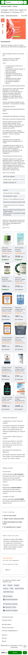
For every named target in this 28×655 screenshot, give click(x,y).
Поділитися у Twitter (10, 607)
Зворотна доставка (7, 627)
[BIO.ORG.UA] (2, 2)
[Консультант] (25, 646)
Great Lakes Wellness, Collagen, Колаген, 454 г (20, 279)
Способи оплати (7, 620)
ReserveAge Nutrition (12, 15)
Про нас (4, 638)
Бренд (2, 15)
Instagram (16, 585)
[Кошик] (25, 2)
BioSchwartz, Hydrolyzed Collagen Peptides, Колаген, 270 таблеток (7, 281)
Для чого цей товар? (10, 515)
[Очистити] (21, 2)
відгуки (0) (16, 560)
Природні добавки (6, 6)
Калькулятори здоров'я (11, 599)
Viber (4, 585)
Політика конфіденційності (10, 630)
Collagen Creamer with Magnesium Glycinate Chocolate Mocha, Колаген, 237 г (7, 371)
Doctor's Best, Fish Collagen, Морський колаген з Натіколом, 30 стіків (20, 401)
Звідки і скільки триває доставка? (14, 518)
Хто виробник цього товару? (12, 527)
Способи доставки (7, 617)
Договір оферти (6, 624)
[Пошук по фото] (18, 2)
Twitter (11, 588)
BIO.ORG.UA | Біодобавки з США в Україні (15, 645)
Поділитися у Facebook (11, 604)
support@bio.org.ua (8, 591)
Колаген (15, 6)
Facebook (5, 588)
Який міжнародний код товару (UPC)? (12, 523)
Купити (15, 652)
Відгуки (4, 641)
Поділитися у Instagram (11, 610)
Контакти (4, 635)
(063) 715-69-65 (19, 588)
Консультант (9, 596)
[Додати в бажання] (25, 652)
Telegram (10, 585)
